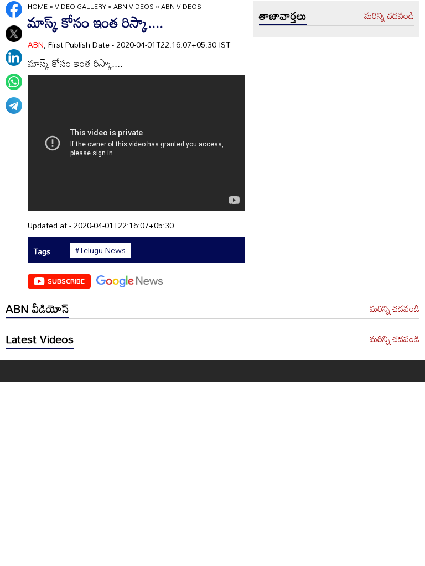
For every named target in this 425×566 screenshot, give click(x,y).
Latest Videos (40, 339)
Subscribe (66, 280)
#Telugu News (100, 250)
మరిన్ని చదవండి (389, 16)
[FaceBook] (14, 9)
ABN (36, 44)
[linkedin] (14, 57)
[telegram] (14, 105)
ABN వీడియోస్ (37, 308)
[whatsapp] (14, 82)
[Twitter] (14, 33)
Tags (41, 251)
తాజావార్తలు (283, 15)
